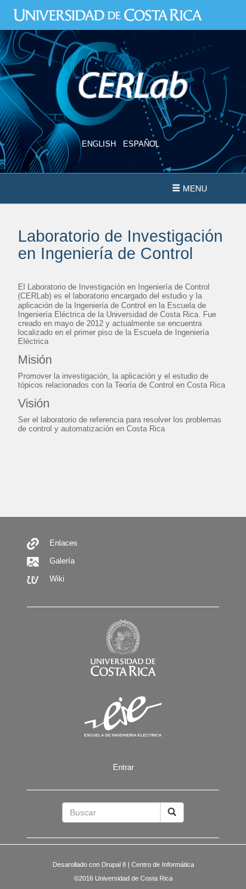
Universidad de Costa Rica (134, 878)
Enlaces (64, 542)
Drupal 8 (114, 864)
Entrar (123, 767)
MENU (193, 188)
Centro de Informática (162, 864)
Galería (62, 560)
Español (141, 143)
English (99, 143)
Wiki (57, 578)
